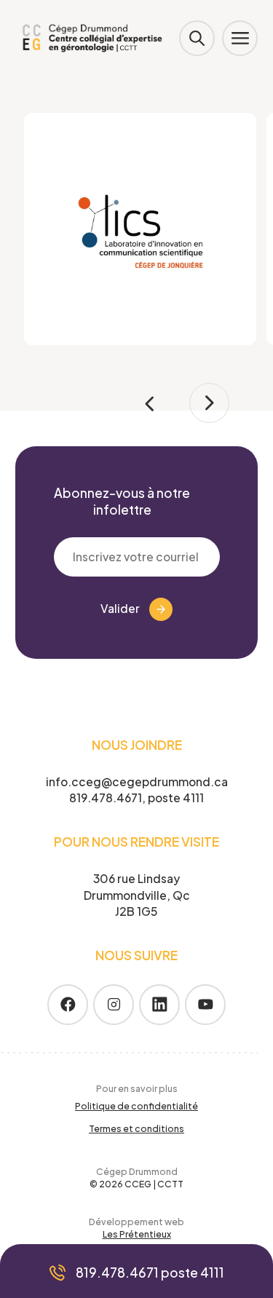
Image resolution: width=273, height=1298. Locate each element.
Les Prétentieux (137, 1234)
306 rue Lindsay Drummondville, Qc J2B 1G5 (137, 895)
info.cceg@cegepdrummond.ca (137, 781)
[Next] (209, 403)
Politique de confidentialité (136, 1106)
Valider (120, 608)
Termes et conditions (136, 1128)
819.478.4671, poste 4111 (136, 797)
